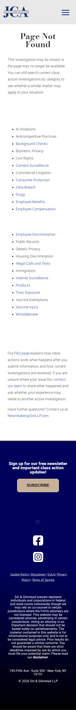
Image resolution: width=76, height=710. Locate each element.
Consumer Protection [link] (33, 180)
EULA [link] (51, 574)
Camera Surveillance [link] (32, 165)
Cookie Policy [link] (19, 574)
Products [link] (23, 285)
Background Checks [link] (32, 144)
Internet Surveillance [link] (32, 278)
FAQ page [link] (21, 353)
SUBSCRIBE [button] (38, 485)
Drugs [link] (20, 194)
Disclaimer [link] (38, 574)
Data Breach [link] (25, 187)
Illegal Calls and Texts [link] (33, 263)
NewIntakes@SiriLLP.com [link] (28, 416)
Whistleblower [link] (27, 314)
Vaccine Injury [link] (27, 307)
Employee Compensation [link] (36, 209)
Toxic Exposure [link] (28, 292)
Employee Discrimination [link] (35, 234)
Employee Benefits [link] (30, 202)
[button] (65, 12)
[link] (16, 12)
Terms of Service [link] (43, 580)
